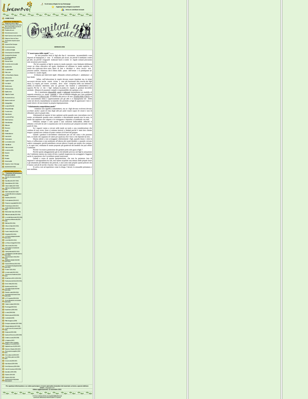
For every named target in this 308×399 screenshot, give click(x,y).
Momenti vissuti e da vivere (11, 33)
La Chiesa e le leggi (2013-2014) (12, 243)
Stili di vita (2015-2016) (10, 223)
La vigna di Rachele (9, 106)
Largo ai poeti (8, 136)
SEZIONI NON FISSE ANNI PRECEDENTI (12, 380)
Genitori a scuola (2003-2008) (12, 337)
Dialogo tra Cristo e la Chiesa (11, 38)
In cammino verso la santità (11, 64)
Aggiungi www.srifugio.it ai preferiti (68, 7)
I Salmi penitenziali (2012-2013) (12, 251)
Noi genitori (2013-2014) (10, 234)
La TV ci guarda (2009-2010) (12, 298)
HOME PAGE (9, 18)
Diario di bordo (8, 114)
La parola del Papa (9, 117)
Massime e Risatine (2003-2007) (12, 349)
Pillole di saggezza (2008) (11, 320)
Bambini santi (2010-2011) (11, 286)
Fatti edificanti (8, 144)
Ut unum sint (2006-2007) (11, 361)
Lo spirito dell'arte (9, 69)
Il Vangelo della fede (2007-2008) (12, 326)
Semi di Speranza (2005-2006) (12, 366)
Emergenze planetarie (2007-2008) (13, 323)
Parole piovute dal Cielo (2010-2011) (13, 281)
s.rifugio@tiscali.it (49, 387)
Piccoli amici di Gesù (9, 97)
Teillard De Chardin (9, 94)
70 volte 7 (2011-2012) (10, 269)
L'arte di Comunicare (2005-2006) (13, 369)
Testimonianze (8, 139)
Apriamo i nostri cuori (10, 100)
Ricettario (7, 158)
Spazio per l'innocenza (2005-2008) (13, 335)
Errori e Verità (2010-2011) (11, 283)
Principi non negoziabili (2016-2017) (13, 203)
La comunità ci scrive (10, 142)
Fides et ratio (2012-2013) (11, 245)
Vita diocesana (8, 86)
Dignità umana (8, 91)
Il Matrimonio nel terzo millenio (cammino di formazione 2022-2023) (13, 24)
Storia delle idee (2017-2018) (11, 183)
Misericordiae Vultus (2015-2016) (13, 211)
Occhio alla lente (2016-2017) (12, 200)
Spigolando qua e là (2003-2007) (12, 346)
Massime (7, 153)
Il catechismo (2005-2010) (11, 309)
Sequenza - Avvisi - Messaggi (12, 164)
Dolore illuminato (8, 122)
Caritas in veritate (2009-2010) (12, 304)
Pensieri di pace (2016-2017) (12, 206)
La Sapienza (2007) (9, 340)
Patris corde (8, 72)
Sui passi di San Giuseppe (11, 44)
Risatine (7, 155)
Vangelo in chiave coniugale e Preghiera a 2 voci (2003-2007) (12, 343)
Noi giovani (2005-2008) (10, 332)
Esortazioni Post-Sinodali (10, 55)
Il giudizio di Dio (8, 67)
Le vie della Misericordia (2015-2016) (13, 217)
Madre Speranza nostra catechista (13, 35)
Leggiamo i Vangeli (9, 80)
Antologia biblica (8, 103)
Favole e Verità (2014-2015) (11, 231)
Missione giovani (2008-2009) (12, 315)
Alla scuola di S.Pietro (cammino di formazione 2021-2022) (12, 27)
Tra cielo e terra (8, 111)
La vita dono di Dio (9, 150)
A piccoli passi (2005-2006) (11, 363)
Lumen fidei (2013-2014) (10, 240)
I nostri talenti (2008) (9, 318)
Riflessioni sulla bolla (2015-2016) (12, 214)
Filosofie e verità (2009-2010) (12, 292)
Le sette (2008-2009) (10, 312)
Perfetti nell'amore (9, 133)
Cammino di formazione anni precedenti (13, 174)
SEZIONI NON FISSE (10, 166)
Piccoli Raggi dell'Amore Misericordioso (10, 58)
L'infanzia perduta (9, 89)
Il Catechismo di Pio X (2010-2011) (13, 278)
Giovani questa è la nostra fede (12, 52)
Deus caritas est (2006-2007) (12, 355)
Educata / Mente (9, 61)
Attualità (6, 131)
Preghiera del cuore (9, 30)
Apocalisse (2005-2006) (10, 372)
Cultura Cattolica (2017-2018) (12, 186)
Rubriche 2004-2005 (10, 374)
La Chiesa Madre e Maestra (11, 75)
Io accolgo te (8, 83)
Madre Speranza (9, 119)
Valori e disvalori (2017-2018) (11, 191)
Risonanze (7, 128)
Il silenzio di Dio (8, 78)
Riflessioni (7, 125)
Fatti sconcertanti (9, 147)
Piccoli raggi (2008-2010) (11, 307)
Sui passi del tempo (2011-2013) (12, 263)
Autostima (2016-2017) (10, 197)
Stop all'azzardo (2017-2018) (12, 180)
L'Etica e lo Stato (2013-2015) (12, 226)
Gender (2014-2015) (10, 228)
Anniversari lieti (8, 161)
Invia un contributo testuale (75, 10)
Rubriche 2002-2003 (10, 377)
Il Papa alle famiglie (9, 108)
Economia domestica (10, 47)
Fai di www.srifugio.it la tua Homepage (58, 4)
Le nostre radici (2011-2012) (11, 272)
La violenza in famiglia (10, 50)
